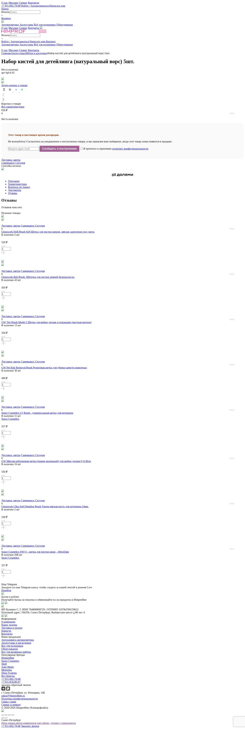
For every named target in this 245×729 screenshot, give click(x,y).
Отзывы (12, 193)
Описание (14, 181)
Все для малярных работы (16, 651)
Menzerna (6, 670)
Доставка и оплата (11, 627)
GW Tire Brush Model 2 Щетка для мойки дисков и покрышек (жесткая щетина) (46, 322)
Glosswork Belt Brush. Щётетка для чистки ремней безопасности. (38, 277)
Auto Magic (7, 666)
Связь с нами (8, 701)
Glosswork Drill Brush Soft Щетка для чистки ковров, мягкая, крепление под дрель (47, 231)
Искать (5, 12)
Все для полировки (12, 645)
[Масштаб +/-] (12, 714)
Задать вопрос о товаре (14, 85)
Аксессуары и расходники (16, 642)
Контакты (33, 2)
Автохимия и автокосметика (17, 639)
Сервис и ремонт (11, 704)
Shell (4, 663)
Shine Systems (9, 673)
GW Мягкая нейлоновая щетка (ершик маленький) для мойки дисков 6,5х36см (46, 461)
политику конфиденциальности (130, 148)
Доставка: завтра (10, 159)
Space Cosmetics (10, 418)
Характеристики (17, 184)
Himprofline (7, 657)
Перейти (6, 590)
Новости (6, 630)
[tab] (126, 181)
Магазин (13, 2)
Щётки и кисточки (36, 53)
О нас (4, 2)
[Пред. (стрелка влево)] (2, 717)
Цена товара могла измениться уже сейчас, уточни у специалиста (38, 723)
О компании (8, 621)
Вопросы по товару (19, 187)
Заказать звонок (30, 726)
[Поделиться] (6, 714)
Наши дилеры (9, 624)
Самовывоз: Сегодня (13, 162)
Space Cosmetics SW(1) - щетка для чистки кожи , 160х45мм (35, 551)
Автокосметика (10, 24)
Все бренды (8, 676)
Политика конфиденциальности (19, 698)
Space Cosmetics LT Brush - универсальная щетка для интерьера (37, 412)
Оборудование (64, 24)
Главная (5, 53)
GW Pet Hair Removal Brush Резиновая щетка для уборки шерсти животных (44, 367)
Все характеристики (12, 106)
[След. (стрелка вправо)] (6, 717)
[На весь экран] (9, 714)
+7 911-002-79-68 (10, 5)
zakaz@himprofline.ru (13, 695)
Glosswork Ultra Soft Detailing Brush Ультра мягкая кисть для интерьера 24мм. (45, 506)
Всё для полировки (45, 24)
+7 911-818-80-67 (10, 682)
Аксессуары (26, 24)
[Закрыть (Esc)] (2, 714)
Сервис (23, 2)
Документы (14, 190)
